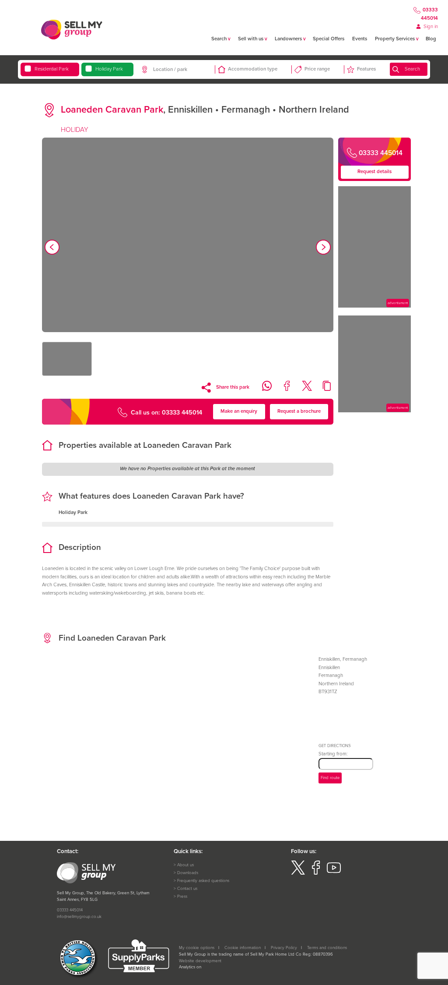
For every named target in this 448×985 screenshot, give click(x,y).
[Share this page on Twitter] (303, 389)
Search (412, 69)
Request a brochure (299, 411)
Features (366, 69)
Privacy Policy (284, 948)
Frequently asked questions (203, 881)
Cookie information (242, 948)
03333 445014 (429, 14)
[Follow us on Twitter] (298, 873)
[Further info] (374, 306)
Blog (431, 39)
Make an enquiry (238, 411)
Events (359, 39)
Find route (330, 778)
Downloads (187, 873)
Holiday (109, 69)
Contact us (187, 889)
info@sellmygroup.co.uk (79, 917)
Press (182, 896)
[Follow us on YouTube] (334, 873)
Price (317, 69)
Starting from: (333, 754)
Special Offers (328, 39)
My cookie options (196, 948)
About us (185, 865)
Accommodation (252, 69)
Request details (374, 171)
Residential (52, 69)
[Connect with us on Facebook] (316, 873)
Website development (200, 961)
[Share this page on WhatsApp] (263, 389)
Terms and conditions (327, 948)
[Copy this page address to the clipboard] (323, 389)
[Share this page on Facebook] (283, 389)
